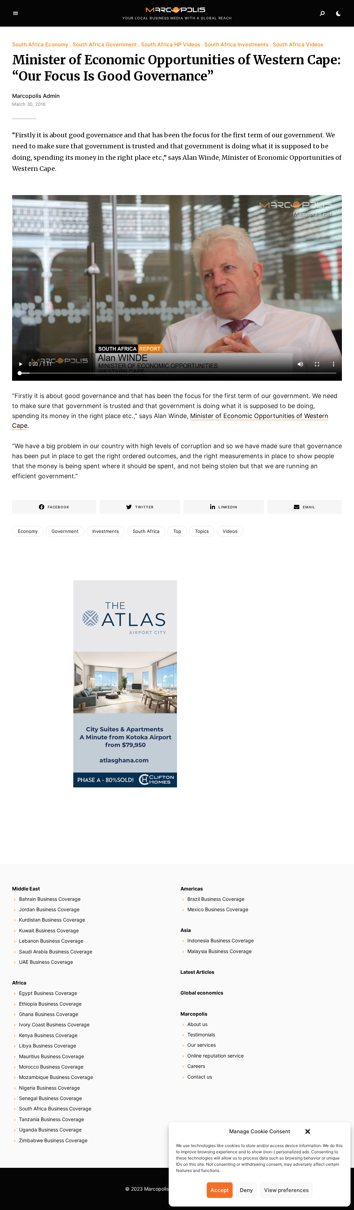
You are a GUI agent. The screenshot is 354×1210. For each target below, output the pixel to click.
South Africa (146, 531)
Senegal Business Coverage (50, 1098)
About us (197, 1024)
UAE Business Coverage (46, 962)
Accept (220, 1190)
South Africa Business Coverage (55, 1108)
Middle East (26, 889)
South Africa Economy (40, 44)
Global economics (201, 993)
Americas (191, 889)
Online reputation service (215, 1056)
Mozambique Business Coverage (56, 1077)
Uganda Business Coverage (50, 1130)
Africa (19, 983)
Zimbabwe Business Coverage (53, 1140)
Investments (105, 531)
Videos (230, 531)
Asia (185, 930)
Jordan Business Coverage (49, 909)
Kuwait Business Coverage (49, 930)
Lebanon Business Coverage (51, 941)
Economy (28, 531)
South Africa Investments (236, 44)
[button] (307, 1131)
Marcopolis (193, 1014)
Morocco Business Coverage (51, 1067)
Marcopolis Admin (36, 95)
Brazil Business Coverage (215, 899)
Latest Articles (197, 972)
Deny (246, 1190)
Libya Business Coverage (47, 1046)
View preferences (286, 1190)
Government (65, 531)
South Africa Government (105, 44)
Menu (15, 13)
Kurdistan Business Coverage (52, 920)
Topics (202, 531)
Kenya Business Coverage (48, 1035)
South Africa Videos (298, 44)
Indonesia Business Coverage (220, 940)
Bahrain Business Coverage (50, 899)
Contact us (199, 1077)
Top (177, 531)
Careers (196, 1066)
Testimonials (201, 1034)
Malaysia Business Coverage (219, 951)
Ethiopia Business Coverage (50, 1004)
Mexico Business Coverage (217, 909)
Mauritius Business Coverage (51, 1056)
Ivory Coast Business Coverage (54, 1024)
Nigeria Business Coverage (49, 1088)
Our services (201, 1045)
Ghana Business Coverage (48, 1014)
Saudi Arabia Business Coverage (55, 951)
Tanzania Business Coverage (51, 1119)
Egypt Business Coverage (48, 993)
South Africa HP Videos (170, 44)
